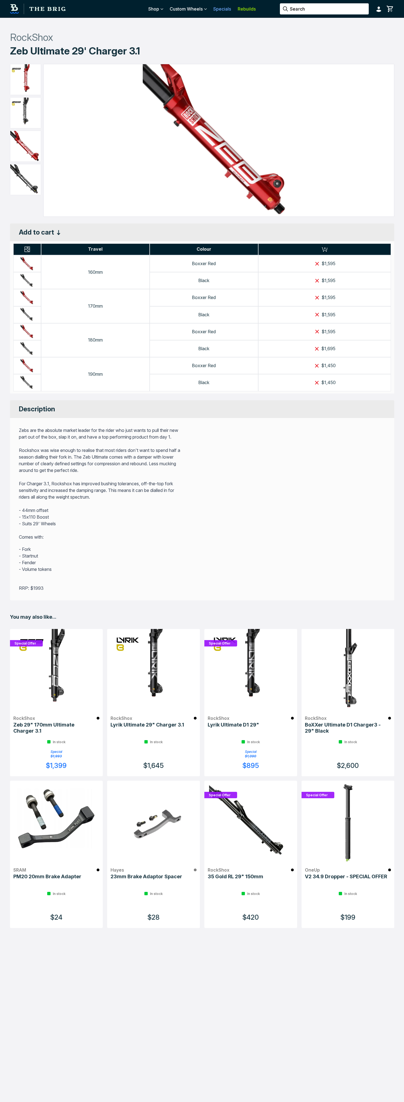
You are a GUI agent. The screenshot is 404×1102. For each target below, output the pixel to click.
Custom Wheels (186, 9)
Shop (153, 9)
